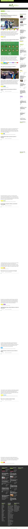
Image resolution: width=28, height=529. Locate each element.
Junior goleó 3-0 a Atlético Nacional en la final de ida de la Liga (10, 521)
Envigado (13, 62)
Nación (21, 70)
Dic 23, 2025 (22, 106)
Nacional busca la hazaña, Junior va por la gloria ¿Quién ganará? (11, 515)
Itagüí (3, 463)
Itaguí (17, 62)
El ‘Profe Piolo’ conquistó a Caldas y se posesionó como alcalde (9, 204)
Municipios (11, 64)
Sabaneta (7, 63)
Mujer (4, 134)
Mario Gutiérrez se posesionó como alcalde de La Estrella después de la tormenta (9, 16)
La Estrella (5, 36)
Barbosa (4, 62)
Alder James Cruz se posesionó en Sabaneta (8, 66)
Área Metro (2, 36)
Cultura (2, 518)
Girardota (15, 62)
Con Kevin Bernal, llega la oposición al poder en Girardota (8, 137)
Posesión (4, 37)
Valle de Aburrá (15, 64)
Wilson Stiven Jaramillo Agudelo (8, 17)
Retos (5, 87)
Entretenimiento (3, 517)
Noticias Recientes (23, 14)
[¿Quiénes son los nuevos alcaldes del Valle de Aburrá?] (10, 48)
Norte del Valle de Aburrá (7, 134)
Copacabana (10, 62)
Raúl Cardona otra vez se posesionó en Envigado (9, 270)
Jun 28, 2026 (22, 23)
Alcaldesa (2, 64)
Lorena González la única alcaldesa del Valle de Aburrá (8, 89)
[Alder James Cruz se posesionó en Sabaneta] (10, 74)
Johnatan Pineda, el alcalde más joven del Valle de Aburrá (9, 351)
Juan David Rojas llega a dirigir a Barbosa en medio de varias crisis (10, 308)
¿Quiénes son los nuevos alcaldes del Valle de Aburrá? (10, 39)
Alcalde (2, 87)
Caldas (8, 62)
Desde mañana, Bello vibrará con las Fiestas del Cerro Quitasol (10, 507)
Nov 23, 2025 (22, 117)
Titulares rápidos (4, 467)
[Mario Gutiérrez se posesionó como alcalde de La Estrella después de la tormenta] (10, 24)
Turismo (21, 96)
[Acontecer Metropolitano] (1, 8)
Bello (6, 62)
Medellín (4, 63)
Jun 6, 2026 (15, 494)
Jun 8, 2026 (15, 488)
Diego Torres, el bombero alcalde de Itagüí (8, 398)
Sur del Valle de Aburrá (7, 305)
